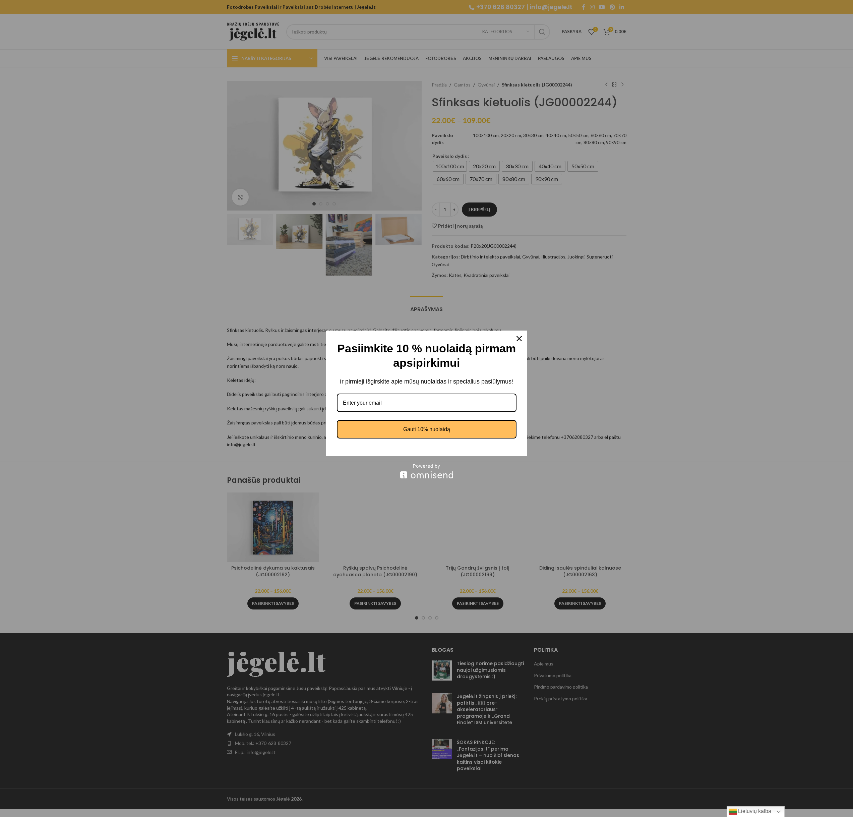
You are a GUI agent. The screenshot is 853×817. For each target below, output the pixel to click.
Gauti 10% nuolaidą (426, 429)
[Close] (519, 339)
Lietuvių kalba (754, 811)
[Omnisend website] (426, 471)
